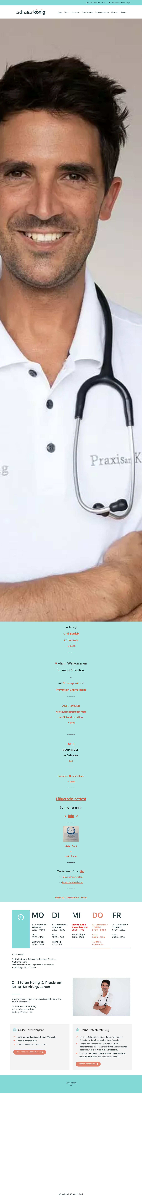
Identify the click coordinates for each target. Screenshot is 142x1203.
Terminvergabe (87, 12)
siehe (72, 645)
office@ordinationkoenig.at (120, 3)
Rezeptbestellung (102, 12)
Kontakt (124, 12)
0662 (96, 2)
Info (71, 816)
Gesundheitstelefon (73, 876)
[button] (71, 1084)
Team (66, 12)
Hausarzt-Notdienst (72, 882)
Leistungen (75, 12)
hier (70, 760)
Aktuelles (114, 12)
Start (60, 12)
